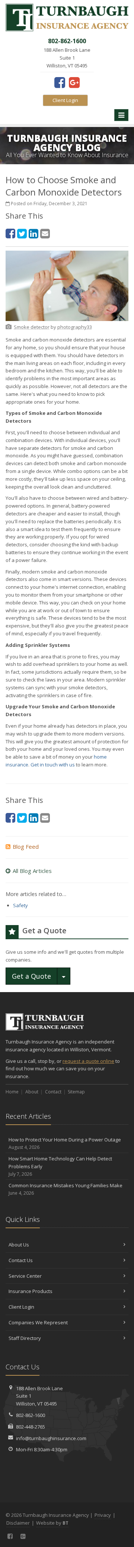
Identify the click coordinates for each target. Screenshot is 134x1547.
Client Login (65, 100)
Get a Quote (31, 976)
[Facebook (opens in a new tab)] (59, 82)
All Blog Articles (32, 870)
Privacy (103, 1515)
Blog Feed (26, 846)
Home (12, 1092)
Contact (53, 1092)
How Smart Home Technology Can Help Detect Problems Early (60, 1166)
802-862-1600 (30, 1415)
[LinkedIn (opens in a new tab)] (33, 233)
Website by (52, 1522)
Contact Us (21, 1260)
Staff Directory (25, 1338)
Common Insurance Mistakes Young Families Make (65, 1189)
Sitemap (76, 1092)
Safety (20, 905)
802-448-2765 (30, 1426)
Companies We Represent (38, 1322)
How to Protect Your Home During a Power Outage (65, 1143)
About (31, 1092)
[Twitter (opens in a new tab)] (22, 233)
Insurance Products (30, 1291)
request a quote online (88, 1061)
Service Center (25, 1276)
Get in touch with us (53, 764)
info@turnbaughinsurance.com (51, 1438)
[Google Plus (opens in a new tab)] (74, 82)
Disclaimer (18, 1522)
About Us (19, 1244)
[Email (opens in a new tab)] (45, 233)
